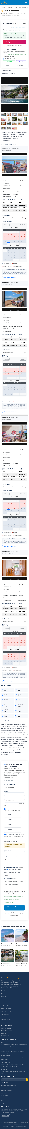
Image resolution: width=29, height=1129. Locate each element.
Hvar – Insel (4, 1093)
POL (5, 875)
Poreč (24, 1044)
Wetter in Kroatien (5, 1016)
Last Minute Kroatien (6, 1019)
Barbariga (3, 1044)
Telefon (8, 798)
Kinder (10, 857)
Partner (4, 996)
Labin (12, 1044)
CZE (10, 870)
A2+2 (13, 27)
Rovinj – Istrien (4, 1095)
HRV (19, 872)
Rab (12, 1052)
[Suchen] (27, 1079)
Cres (2, 1051)
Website (21, 65)
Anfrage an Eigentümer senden (15, 908)
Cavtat (2, 1071)
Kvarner (3, 1049)
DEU (5, 870)
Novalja (19, 1051)
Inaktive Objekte (6, 994)
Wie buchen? (6, 1115)
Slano (24, 1071)
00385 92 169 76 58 (9, 59)
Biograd (3, 1057)
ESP (5, 872)
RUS (14, 872)
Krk (10, 1051)
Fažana (8, 1044)
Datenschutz (6, 1126)
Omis (16, 7)
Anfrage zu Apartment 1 (10, 277)
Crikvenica (6, 1051)
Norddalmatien (6, 1055)
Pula (2, 1046)
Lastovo (16, 1071)
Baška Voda (4, 1064)
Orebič (20, 1071)
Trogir (10, 1066)
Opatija (8, 1052)
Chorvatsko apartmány (6, 1028)
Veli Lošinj (15, 1052)
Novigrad (20, 1044)
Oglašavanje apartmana (8, 1005)
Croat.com (3, 1033)
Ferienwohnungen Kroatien (7, 1011)
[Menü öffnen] (26, 2)
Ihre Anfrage (10, 878)
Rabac (5, 1046)
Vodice (2, 1059)
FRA (10, 872)
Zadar (6, 1059)
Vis (16, 1066)
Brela (11, 1064)
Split (7, 1066)
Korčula (12, 1071)
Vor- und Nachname (10, 784)
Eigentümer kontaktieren (15, 42)
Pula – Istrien (4, 1098)
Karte (8, 65)
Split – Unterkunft (5, 1088)
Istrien (3, 1042)
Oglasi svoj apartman (21, 1126)
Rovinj (9, 1046)
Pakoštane (10, 1057)
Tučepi (13, 1066)
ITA (19, 870)
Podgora (3, 1066)
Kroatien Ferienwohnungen (8, 990)
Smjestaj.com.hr (5, 1035)
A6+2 (23, 27)
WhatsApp (9, 61)
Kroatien (3, 7)
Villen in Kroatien (5, 1021)
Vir (25, 1057)
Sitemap (12, 1126)
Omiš (23, 1064)
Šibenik (17, 1057)
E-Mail (6, 791)
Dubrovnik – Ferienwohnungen (8, 1085)
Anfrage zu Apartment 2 (10, 411)
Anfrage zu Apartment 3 (10, 546)
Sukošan (22, 1057)
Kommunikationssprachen (13, 867)
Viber (21, 61)
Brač (8, 1064)
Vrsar (16, 1046)
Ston (2, 1073)
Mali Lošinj (14, 1051)
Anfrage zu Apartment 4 (10, 680)
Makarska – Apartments (6, 1090)
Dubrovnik (4, 1069)
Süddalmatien (10, 7)
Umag (12, 1046)
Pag (14, 1057)
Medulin (16, 1044)
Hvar (15, 1064)
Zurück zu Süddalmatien (9, 73)
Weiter (22, 224)
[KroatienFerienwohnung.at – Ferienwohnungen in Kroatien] (4, 2)
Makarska (18, 1064)
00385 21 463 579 (9, 56)
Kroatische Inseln (5, 1014)
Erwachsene (8, 850)
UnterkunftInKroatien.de (6, 1030)
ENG (14, 870)
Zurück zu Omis (7, 70)
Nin (6, 1057)
